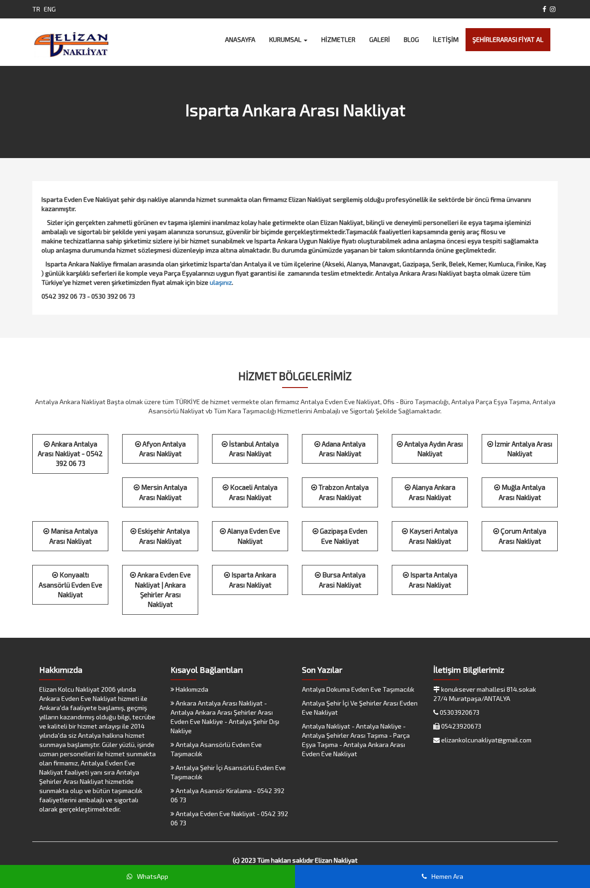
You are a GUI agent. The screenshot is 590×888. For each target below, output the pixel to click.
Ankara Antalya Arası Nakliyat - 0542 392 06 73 (70, 454)
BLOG (411, 39)
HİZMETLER (338, 39)
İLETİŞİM (446, 39)
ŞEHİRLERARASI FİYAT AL (507, 39)
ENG (50, 9)
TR (36, 9)
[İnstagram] (552, 9)
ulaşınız (221, 282)
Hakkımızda (191, 689)
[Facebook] (544, 9)
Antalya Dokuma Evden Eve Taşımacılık (358, 689)
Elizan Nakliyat (336, 860)
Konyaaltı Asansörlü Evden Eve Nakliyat (70, 584)
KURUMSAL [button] (286, 39)
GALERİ (379, 39)
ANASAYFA (240, 39)
